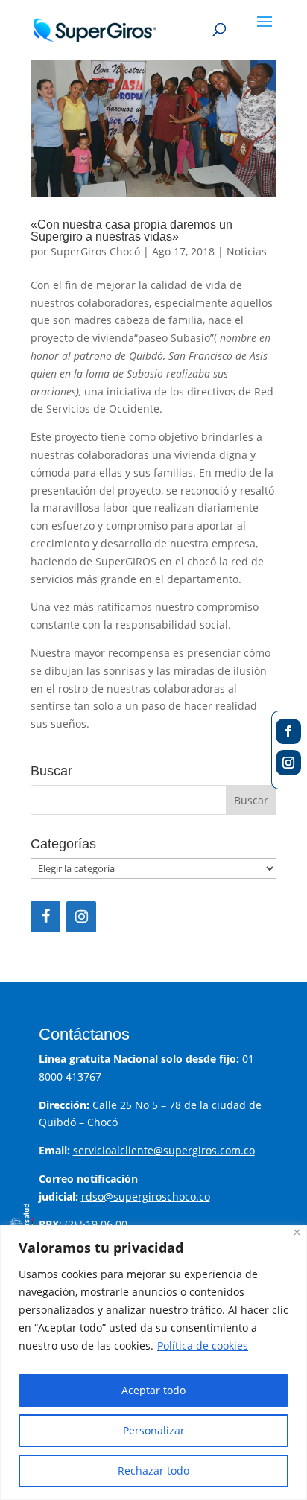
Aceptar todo (153, 1390)
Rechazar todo (153, 1471)
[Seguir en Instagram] (288, 762)
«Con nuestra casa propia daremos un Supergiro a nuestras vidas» (131, 230)
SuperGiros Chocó (95, 251)
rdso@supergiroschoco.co (145, 1196)
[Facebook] (45, 916)
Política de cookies (202, 1345)
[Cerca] (297, 1232)
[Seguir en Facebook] (288, 731)
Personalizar (154, 1430)
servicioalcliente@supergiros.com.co (164, 1150)
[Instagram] (81, 916)
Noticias (247, 251)
